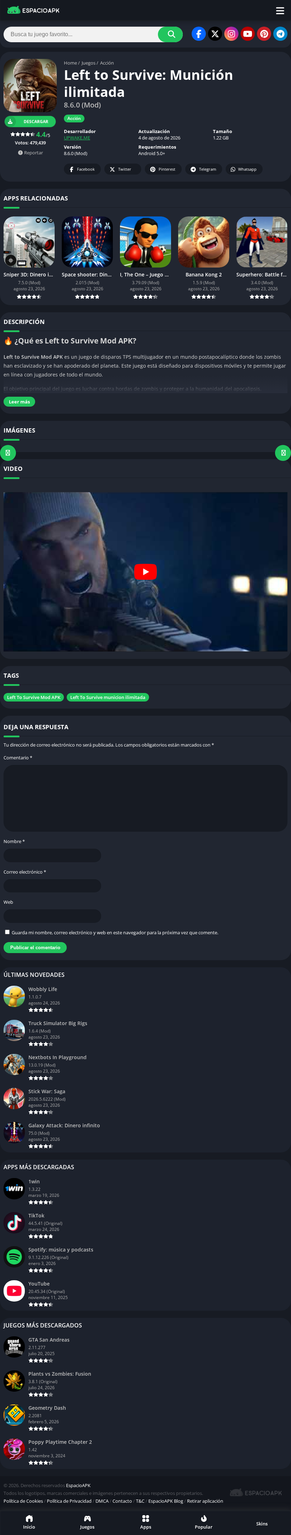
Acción (107, 63)
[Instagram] (231, 34)
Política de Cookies (23, 1501)
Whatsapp (247, 169)
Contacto (122, 1501)
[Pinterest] (264, 34)
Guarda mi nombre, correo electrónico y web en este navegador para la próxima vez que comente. (115, 932)
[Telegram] (280, 34)
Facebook (86, 169)
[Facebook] (199, 34)
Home (70, 63)
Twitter (124, 169)
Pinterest (167, 169)
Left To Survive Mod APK (33, 697)
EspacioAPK (78, 1485)
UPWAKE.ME (77, 137)
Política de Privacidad (69, 1501)
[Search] (170, 34)
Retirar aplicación (205, 1501)
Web (8, 902)
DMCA (102, 1501)
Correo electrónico (25, 872)
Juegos (88, 63)
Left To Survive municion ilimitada (108, 697)
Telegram (207, 169)
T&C (140, 1501)
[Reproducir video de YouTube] (145, 572)
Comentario (18, 757)
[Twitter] (215, 34)
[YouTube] (248, 34)
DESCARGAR (36, 122)
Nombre (14, 841)
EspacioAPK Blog (165, 1501)
